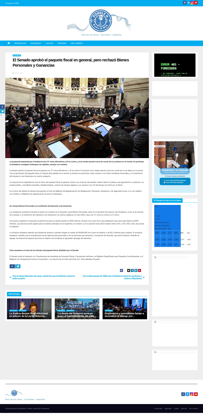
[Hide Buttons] (1, 115)
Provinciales (20, 43)
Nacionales (36, 43)
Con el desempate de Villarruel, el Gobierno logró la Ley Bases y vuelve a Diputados (112, 277)
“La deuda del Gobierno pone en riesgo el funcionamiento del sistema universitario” (77, 316)
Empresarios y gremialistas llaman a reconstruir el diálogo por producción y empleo (124, 316)
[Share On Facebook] (12, 266)
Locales (49, 43)
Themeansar (45, 408)
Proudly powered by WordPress (16, 408)
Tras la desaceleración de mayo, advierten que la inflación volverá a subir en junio (43, 277)
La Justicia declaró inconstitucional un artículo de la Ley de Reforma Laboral (28, 316)
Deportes (62, 43)
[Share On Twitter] (17, 266)
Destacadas (13, 310)
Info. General (77, 43)
